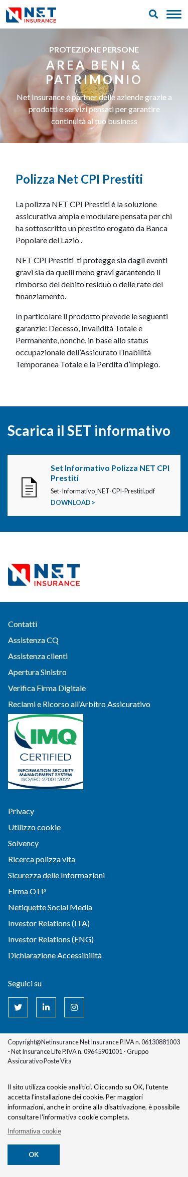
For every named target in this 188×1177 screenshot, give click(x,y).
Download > (73, 502)
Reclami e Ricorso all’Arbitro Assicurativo (79, 704)
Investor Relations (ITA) (49, 923)
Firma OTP (27, 891)
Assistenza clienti (38, 656)
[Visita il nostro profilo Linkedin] (46, 1007)
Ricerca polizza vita (41, 859)
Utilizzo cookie (34, 827)
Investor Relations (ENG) (51, 939)
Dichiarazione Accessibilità (55, 955)
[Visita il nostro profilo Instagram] (74, 1007)
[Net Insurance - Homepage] (31, 14)
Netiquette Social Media (50, 907)
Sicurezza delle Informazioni (56, 875)
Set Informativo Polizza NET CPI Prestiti (110, 472)
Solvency (23, 843)
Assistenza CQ (33, 640)
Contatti (22, 624)
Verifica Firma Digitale (47, 688)
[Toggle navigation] (174, 15)
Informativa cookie (34, 1131)
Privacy (21, 811)
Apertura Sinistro (37, 672)
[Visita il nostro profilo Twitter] (18, 1007)
